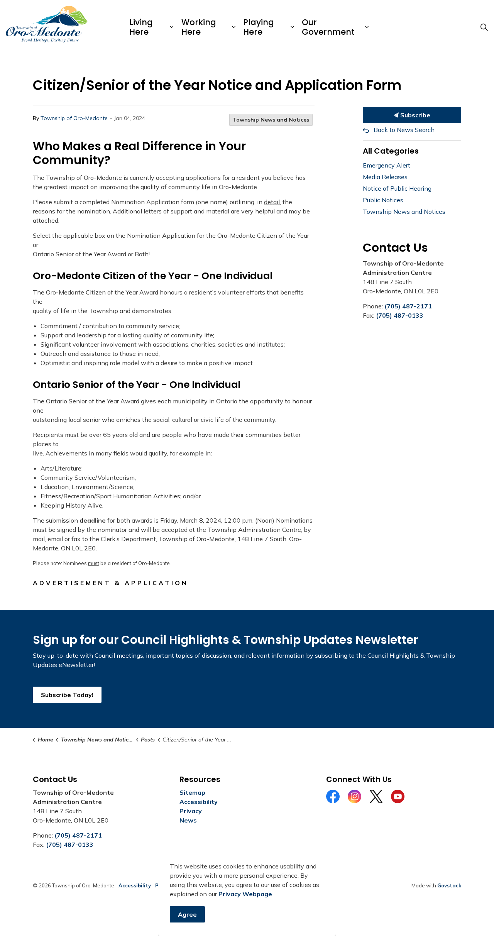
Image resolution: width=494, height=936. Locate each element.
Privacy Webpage (245, 894)
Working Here (198, 27)
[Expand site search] (484, 27)
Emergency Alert (386, 165)
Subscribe (414, 115)
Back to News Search (404, 130)
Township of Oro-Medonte (74, 118)
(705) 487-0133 (399, 315)
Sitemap (192, 792)
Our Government (328, 27)
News (188, 820)
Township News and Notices (271, 119)
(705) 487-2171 (408, 306)
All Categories (391, 151)
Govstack (449, 885)
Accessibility (198, 802)
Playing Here (258, 27)
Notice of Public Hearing (397, 188)
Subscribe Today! (67, 695)
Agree (187, 914)
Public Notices (383, 200)
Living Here (141, 27)
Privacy (190, 811)
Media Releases (385, 177)
